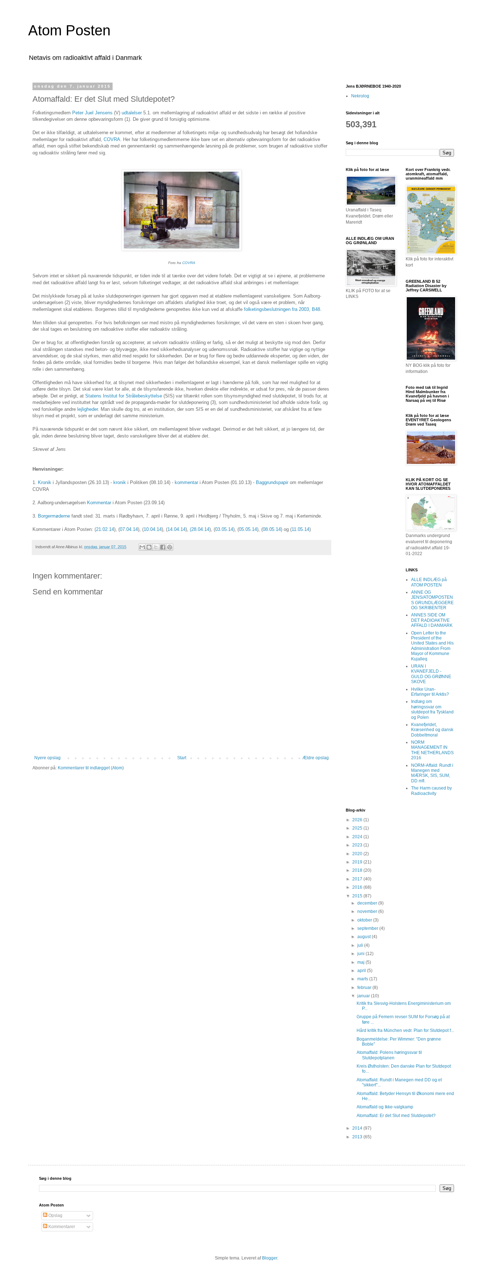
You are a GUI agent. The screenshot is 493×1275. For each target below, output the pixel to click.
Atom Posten (69, 30)
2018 (357, 870)
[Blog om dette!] (149, 547)
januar (364, 995)
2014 (357, 1128)
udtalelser (132, 112)
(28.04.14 (199, 529)
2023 (357, 845)
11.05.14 (300, 529)
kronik (119, 482)
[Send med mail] (142, 547)
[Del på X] (156, 547)
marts (363, 978)
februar (364, 987)
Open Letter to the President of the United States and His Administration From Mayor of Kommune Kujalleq (432, 645)
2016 (357, 887)
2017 (357, 878)
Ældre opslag (315, 757)
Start (181, 757)
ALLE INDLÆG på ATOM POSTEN (429, 582)
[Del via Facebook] (162, 547)
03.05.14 (224, 529)
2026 (357, 819)
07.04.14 (129, 529)
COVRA (112, 139)
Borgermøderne (54, 516)
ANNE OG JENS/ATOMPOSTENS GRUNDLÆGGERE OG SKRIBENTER (432, 600)
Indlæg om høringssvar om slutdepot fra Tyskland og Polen (432, 709)
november (367, 911)
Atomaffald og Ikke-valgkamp (385, 1106)
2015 (357, 895)
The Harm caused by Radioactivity (431, 791)
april (362, 970)
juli (360, 945)
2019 (357, 862)
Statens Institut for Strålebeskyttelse (123, 396)
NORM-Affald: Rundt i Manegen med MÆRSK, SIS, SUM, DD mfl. (432, 773)
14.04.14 (176, 529)
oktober (365, 920)
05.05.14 (248, 529)
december (367, 903)
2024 (357, 836)
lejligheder (87, 409)
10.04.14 (153, 529)
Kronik (45, 482)
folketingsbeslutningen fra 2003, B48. (283, 309)
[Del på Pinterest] (169, 547)
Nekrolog (360, 95)
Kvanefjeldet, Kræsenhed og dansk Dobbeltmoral (432, 730)
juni (361, 953)
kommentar (187, 482)
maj (361, 962)
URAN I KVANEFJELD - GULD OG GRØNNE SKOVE (431, 674)
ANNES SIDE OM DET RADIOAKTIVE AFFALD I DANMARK (432, 620)
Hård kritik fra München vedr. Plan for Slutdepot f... (405, 1030)
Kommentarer (61, 1226)
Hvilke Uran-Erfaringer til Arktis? (430, 692)
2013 (357, 1136)
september (368, 928)
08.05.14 (272, 529)
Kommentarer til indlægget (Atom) (91, 767)
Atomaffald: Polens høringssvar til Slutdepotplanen (389, 1055)
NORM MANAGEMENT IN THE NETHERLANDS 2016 (432, 750)
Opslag (54, 1215)
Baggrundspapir (272, 482)
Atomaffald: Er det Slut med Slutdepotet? (396, 1115)
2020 (357, 853)
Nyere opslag (47, 757)
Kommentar (99, 502)
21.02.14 (105, 529)
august (364, 936)
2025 (357, 828)
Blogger (269, 1258)
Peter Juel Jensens (93, 112)
